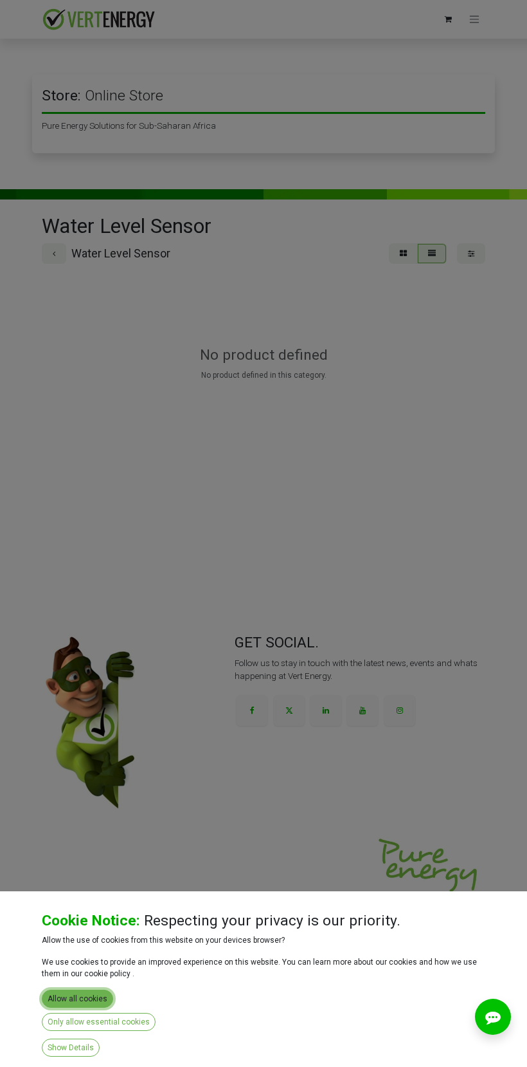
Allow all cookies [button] (77, 998)
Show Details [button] (71, 1047)
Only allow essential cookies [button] (99, 1021)
